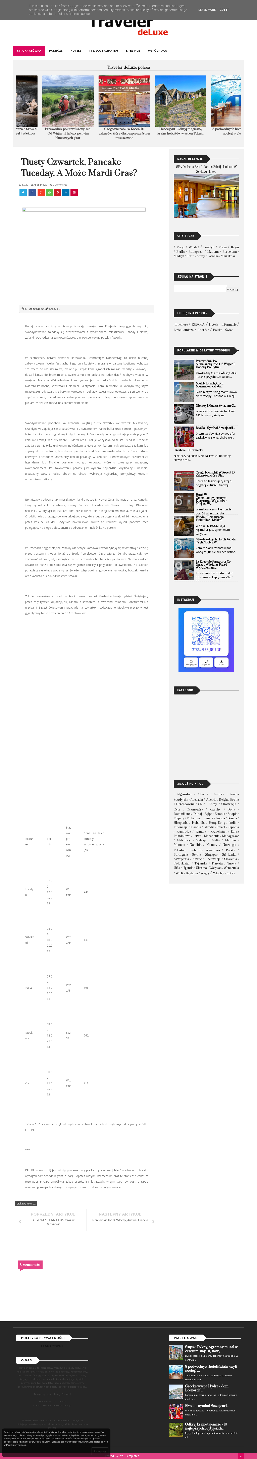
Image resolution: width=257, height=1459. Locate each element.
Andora (219, 794)
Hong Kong (217, 823)
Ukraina (201, 868)
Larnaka (213, 256)
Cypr (177, 809)
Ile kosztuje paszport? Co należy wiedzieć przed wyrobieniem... (213, 565)
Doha (231, 809)
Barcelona (229, 252)
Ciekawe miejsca (26, 1203)
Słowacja (214, 859)
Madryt (179, 256)
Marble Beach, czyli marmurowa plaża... (209, 385)
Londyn (208, 247)
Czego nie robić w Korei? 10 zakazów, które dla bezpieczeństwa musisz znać (100, 133)
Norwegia (229, 845)
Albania (203, 794)
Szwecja (198, 859)
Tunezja (217, 863)
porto (190, 256)
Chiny (213, 804)
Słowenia (230, 859)
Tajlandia (200, 863)
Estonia (220, 814)
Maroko (230, 840)
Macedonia (211, 836)
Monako (179, 845)
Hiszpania (181, 823)
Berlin (180, 252)
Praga (223, 247)
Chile (201, 804)
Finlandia (193, 818)
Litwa (197, 836)
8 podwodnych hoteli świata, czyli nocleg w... (216, 541)
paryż (181, 247)
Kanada (201, 832)
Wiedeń (194, 247)
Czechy (215, 809)
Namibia (195, 845)
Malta (216, 840)
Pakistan (180, 850)
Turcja (231, 863)
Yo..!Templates (129, 1456)
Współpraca (157, 50)
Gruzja (232, 818)
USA (177, 868)
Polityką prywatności (16, 1445)
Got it (224, 9)
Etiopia (232, 814)
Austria (211, 800)
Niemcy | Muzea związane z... (216, 406)
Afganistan (184, 794)
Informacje (229, 325)
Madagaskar (230, 836)
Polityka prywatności (52, 1345)
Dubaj (197, 814)
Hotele (75, 50)
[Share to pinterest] (57, 192)
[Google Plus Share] (41, 192)
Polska (217, 330)
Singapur (211, 855)
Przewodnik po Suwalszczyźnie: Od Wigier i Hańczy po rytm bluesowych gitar (44, 133)
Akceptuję (100, 1451)
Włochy (218, 873)
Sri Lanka (229, 855)
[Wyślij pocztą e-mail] (74, 192)
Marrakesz (228, 256)
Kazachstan (218, 832)
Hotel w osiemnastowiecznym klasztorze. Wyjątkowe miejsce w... (211, 499)
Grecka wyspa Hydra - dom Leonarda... (206, 1388)
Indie (232, 823)
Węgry (205, 873)
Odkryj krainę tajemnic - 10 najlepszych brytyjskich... (206, 1426)
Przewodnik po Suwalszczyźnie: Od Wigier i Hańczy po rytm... (215, 364)
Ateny (201, 256)
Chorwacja (228, 804)
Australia (197, 800)
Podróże (55, 50)
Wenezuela (231, 868)
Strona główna (29, 50)
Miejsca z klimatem (103, 50)
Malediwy (184, 840)
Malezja (201, 840)
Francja (207, 818)
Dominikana (182, 814)
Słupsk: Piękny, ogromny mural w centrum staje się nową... (211, 1349)
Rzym (235, 247)
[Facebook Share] (33, 192)
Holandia (198, 823)
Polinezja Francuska (205, 850)
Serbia (196, 855)
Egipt (208, 814)
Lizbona (213, 252)
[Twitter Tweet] (23, 192)
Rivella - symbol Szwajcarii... (215, 428)
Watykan (215, 868)
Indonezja (181, 827)
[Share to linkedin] (65, 192)
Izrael (221, 827)
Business (181, 325)
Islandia (209, 827)
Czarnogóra (195, 809)
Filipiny (179, 818)
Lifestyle (133, 50)
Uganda (188, 868)
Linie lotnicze (184, 330)
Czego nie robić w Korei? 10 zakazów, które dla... (215, 474)
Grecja (220, 818)
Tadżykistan (182, 863)
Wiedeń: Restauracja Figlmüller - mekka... (210, 518)
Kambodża (183, 832)
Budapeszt (196, 252)
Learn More (207, 9)
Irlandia (195, 827)
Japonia (233, 827)
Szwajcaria (181, 859)
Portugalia (181, 855)
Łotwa (231, 873)
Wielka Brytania (187, 873)
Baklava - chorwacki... (189, 450)
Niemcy (211, 845)
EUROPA (198, 325)
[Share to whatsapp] (49, 192)
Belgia (223, 800)
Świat (229, 330)
